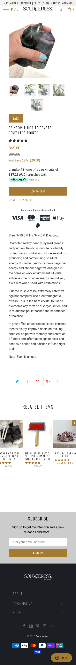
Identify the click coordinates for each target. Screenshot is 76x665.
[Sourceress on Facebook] (24, 626)
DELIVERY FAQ (41, 3)
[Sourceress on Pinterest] (38, 626)
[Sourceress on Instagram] (45, 626)
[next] (63, 48)
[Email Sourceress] (51, 626)
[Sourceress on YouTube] (31, 626)
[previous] (12, 48)
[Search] (60, 9)
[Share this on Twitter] (17, 381)
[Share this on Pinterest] (37, 381)
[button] (18, 140)
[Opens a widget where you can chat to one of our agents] (61, 658)
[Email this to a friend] (58, 381)
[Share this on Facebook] (27, 381)
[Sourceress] (38, 10)
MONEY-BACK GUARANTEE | (18, 3)
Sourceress (42, 636)
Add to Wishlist (23, 200)
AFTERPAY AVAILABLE (61, 3)
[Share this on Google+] (47, 381)
